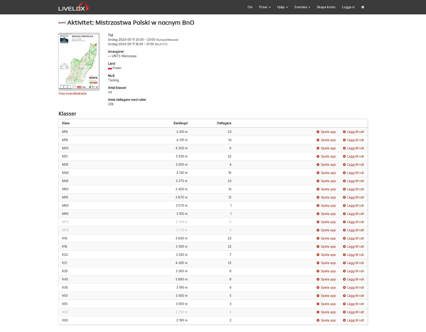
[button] (362, 7)
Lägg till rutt (355, 132)
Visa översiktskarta (72, 93)
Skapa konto (326, 7)
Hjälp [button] (281, 7)
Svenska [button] (301, 7)
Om (250, 7)
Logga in (348, 7)
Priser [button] (263, 7)
